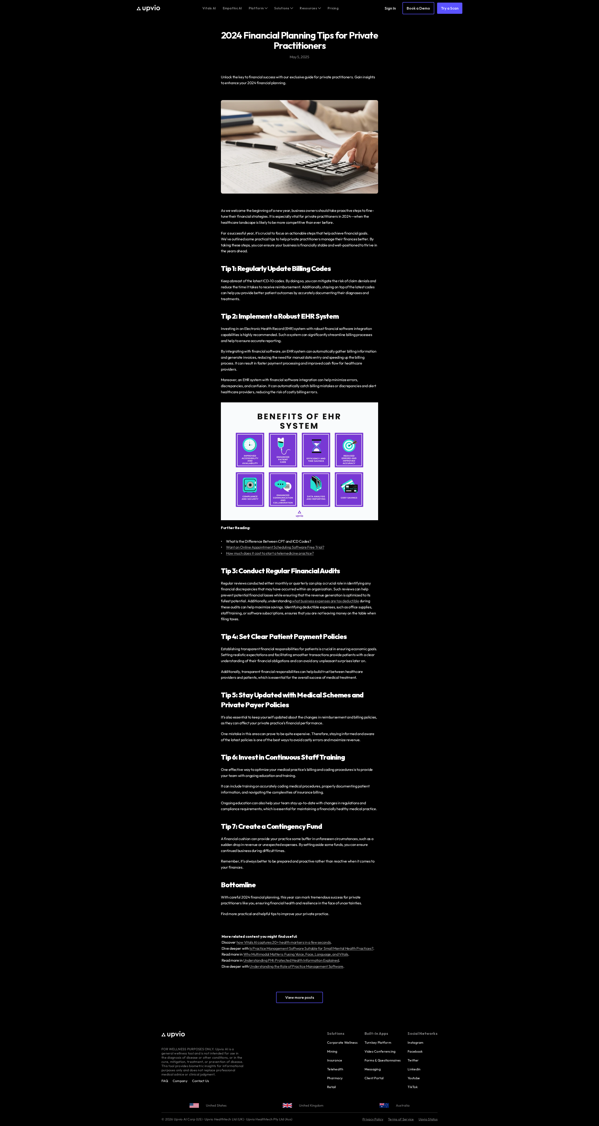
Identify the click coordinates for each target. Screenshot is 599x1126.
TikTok (413, 1087)
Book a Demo (418, 8)
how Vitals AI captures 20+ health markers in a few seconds (284, 942)
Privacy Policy (372, 1119)
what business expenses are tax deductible (325, 601)
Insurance (334, 1060)
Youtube (414, 1078)
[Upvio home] (148, 8)
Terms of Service (401, 1119)
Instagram (416, 1042)
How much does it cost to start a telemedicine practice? (270, 553)
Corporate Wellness (342, 1042)
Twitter (413, 1060)
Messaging (373, 1069)
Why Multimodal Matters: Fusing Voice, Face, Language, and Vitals (295, 954)
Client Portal (374, 1078)
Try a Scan (450, 8)
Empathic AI (232, 8)
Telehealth (335, 1069)
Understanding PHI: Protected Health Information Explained (291, 960)
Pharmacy (335, 1078)
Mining (332, 1051)
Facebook (415, 1051)
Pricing (333, 8)
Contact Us (200, 1081)
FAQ (164, 1081)
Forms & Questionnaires (383, 1060)
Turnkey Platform (378, 1042)
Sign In (390, 8)
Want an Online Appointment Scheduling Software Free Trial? (275, 547)
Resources (308, 8)
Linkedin (414, 1069)
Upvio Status (428, 1119)
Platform (256, 8)
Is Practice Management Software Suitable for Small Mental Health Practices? (311, 948)
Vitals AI (209, 8)
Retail (331, 1087)
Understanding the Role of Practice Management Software (296, 966)
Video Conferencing (380, 1051)
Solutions (281, 8)
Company (180, 1081)
